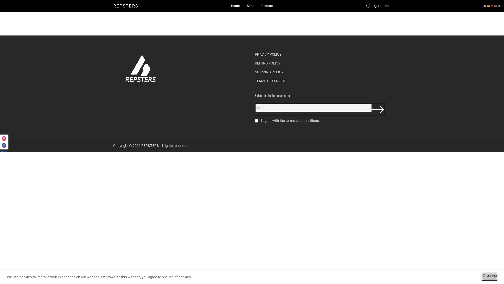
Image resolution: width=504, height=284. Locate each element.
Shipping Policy (269, 72)
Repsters (125, 6)
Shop (251, 6)
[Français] (492, 6)
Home (235, 6)
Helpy (4, 151)
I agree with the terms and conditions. (290, 121)
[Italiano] (499, 6)
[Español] (488, 6)
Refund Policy (267, 63)
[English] (485, 6)
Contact (267, 6)
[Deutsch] (496, 6)
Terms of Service (270, 81)
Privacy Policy (268, 54)
